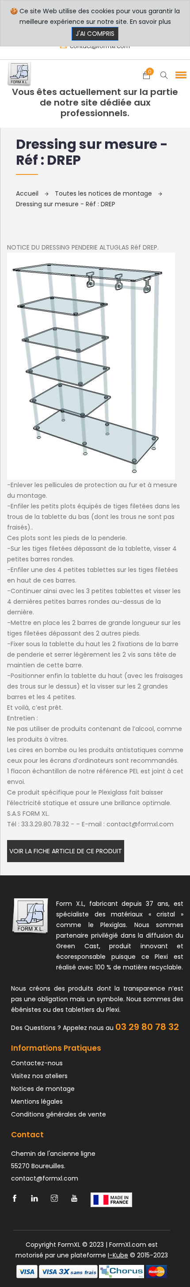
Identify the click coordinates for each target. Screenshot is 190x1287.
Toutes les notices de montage (104, 193)
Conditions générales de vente (58, 1114)
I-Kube (118, 1255)
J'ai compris (95, 33)
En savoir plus (150, 21)
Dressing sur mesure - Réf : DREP (65, 204)
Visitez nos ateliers (39, 1075)
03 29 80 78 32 (147, 1027)
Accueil (28, 193)
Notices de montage (43, 1088)
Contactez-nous (37, 1063)
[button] (179, 75)
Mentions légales (37, 1101)
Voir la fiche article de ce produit (65, 851)
